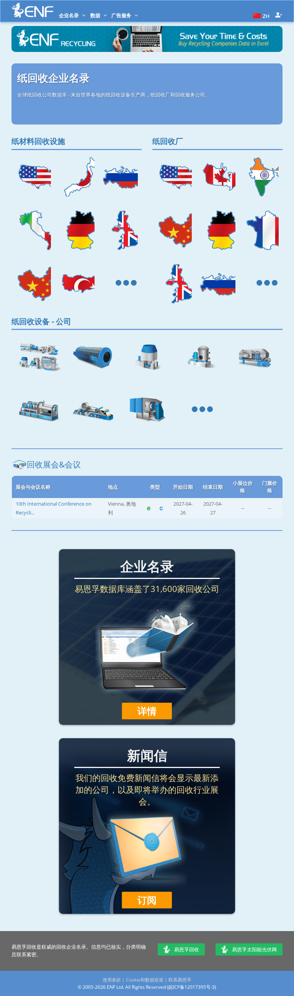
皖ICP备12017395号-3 (191, 987)
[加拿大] (217, 177)
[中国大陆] (33, 284)
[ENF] (32, 10)
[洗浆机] (255, 357)
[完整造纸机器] (93, 410)
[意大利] (33, 230)
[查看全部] (120, 284)
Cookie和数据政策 (144, 980)
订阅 (147, 899)
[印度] (261, 177)
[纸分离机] (93, 357)
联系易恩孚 (179, 980)
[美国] (33, 177)
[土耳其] (76, 284)
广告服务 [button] (121, 15)
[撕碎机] (147, 410)
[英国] (120, 230)
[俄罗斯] (120, 177)
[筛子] (201, 357)
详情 (147, 710)
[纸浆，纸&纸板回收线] (38, 357)
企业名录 (147, 566)
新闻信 (147, 755)
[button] (260, 15)
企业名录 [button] (69, 15)
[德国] (76, 230)
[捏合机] (38, 410)
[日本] (76, 177)
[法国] (261, 230)
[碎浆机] (147, 357)
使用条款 (112, 980)
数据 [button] (95, 15)
